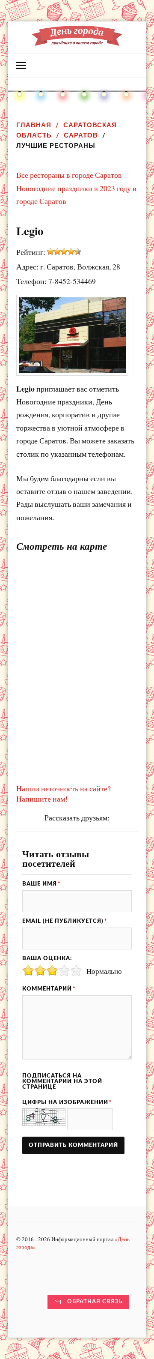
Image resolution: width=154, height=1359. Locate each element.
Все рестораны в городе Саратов (69, 175)
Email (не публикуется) (64, 921)
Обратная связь (95, 1301)
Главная (33, 125)
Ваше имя (41, 883)
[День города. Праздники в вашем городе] (77, 41)
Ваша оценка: (47, 958)
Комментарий (49, 988)
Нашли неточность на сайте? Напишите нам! (63, 793)
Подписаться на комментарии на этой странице (62, 1081)
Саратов (81, 135)
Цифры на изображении (67, 1102)
